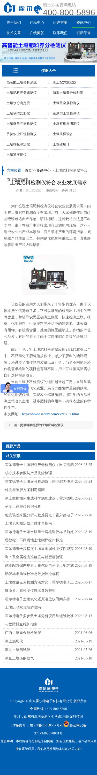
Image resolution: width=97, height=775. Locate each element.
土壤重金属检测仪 (66, 103)
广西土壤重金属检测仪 (23, 633)
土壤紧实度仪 (16, 155)
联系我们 (60, 33)
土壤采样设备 (63, 134)
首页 (28, 170)
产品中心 (37, 23)
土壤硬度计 (61, 144)
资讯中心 (83, 23)
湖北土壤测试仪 (17, 650)
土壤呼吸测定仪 (18, 144)
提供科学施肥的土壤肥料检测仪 (42, 425)
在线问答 (37, 33)
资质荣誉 (83, 33)
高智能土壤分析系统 (21, 82)
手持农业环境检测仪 (21, 134)
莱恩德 (56, 764)
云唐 (46, 764)
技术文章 (13, 33)
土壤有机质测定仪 (66, 124)
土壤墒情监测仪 (18, 113)
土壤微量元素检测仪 (21, 124)
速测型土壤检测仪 (66, 113)
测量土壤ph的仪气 (19, 658)
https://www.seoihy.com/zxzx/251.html (50, 414)
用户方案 (60, 23)
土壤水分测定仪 (18, 103)
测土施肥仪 (33, 190)
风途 (39, 764)
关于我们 (13, 23)
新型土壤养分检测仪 (68, 93)
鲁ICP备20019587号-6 (46, 725)
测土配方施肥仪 (64, 82)
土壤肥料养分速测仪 (21, 93)
